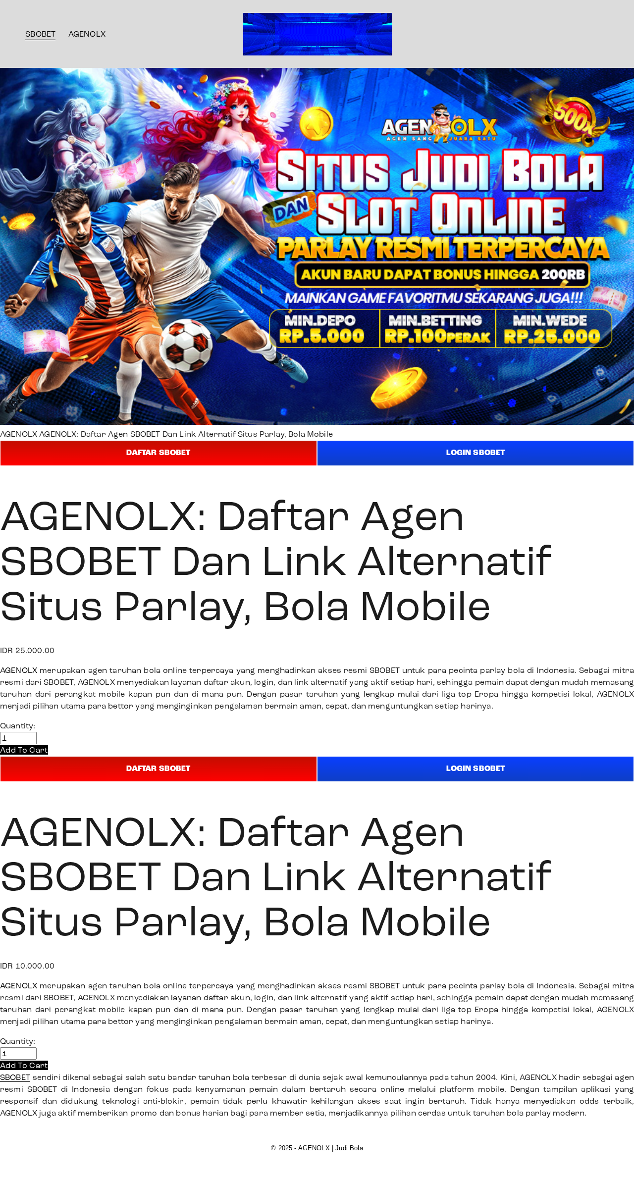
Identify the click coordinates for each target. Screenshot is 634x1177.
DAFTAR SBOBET (158, 453)
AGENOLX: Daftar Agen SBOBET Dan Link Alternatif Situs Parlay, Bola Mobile (186, 434)
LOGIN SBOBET (475, 453)
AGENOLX (87, 34)
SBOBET (40, 34)
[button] (24, 750)
